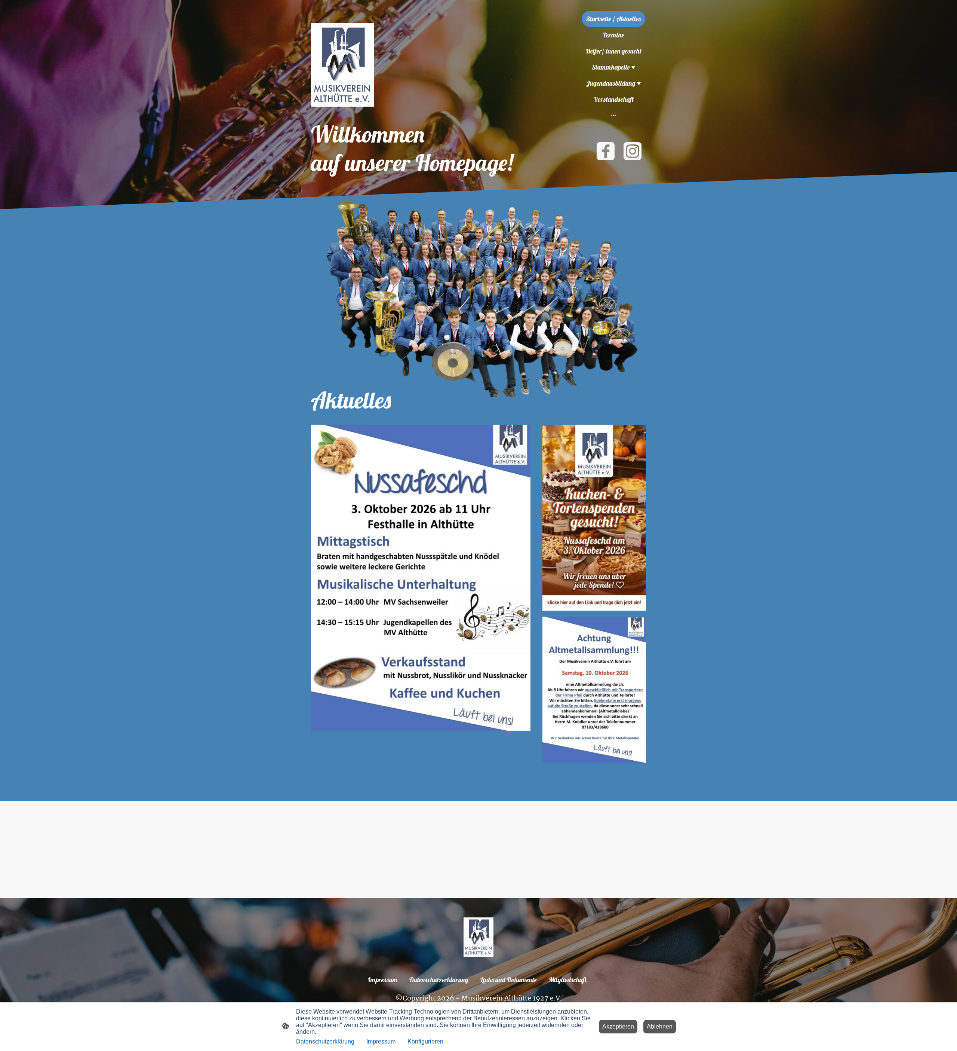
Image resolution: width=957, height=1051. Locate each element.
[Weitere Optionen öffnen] (613, 115)
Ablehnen (660, 1026)
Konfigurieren (425, 1041)
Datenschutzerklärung (325, 1041)
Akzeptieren (618, 1026)
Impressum (381, 1041)
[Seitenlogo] (342, 65)
